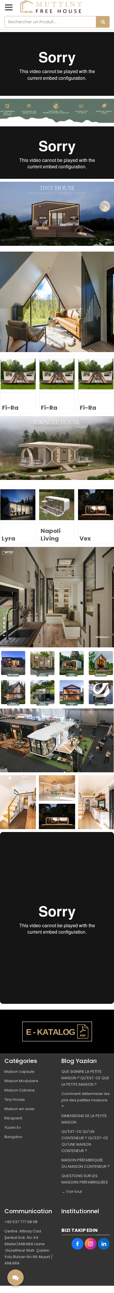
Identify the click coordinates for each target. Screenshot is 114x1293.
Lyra (86, 538)
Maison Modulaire (21, 1081)
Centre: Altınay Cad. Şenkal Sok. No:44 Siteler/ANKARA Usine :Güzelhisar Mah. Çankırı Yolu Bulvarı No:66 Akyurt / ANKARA (28, 1247)
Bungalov (13, 1137)
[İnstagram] (90, 1244)
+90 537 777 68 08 (20, 1222)
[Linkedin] (104, 1244)
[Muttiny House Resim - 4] (101, 663)
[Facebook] (77, 1244)
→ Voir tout (71, 1191)
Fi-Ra (10, 407)
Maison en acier (19, 1109)
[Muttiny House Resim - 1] (57, 111)
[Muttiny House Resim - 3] (71, 663)
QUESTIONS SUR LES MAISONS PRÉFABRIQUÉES (84, 1179)
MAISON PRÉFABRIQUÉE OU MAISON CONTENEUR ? (85, 1163)
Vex (46, 538)
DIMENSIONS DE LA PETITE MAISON (84, 1119)
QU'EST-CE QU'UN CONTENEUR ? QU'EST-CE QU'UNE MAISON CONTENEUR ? (84, 1141)
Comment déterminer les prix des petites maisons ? (85, 1100)
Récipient (13, 1118)
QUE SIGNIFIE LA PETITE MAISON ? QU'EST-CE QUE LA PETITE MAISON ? (85, 1078)
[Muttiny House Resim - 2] (42, 663)
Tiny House (14, 1099)
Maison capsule (19, 1071)
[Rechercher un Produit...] (103, 22)
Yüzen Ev (12, 1127)
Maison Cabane (19, 1090)
